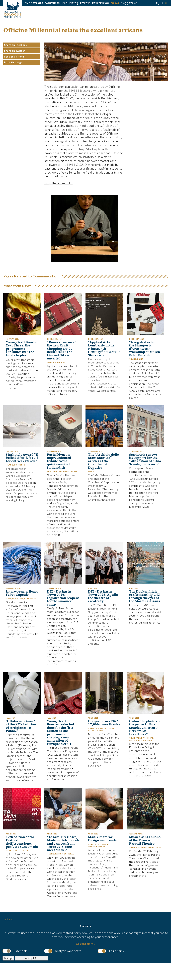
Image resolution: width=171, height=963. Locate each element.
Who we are (34, 3)
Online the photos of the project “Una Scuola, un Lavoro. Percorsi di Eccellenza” (145, 728)
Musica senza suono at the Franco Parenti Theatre (145, 840)
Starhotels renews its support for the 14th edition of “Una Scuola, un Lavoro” (145, 459)
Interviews (100, 3)
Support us (129, 3)
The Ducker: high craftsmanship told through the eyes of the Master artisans (144, 596)
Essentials (20, 951)
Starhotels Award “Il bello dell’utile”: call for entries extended (22, 458)
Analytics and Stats (68, 951)
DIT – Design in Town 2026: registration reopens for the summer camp (63, 598)
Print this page (13, 62)
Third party (116, 951)
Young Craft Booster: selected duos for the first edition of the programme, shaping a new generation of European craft (60, 733)
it (162, 3)
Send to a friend (14, 56)
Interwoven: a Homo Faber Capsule (22, 593)
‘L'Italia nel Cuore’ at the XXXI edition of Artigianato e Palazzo (21, 726)
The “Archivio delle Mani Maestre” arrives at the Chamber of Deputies (103, 461)
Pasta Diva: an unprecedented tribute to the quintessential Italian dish (59, 461)
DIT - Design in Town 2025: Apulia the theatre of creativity (103, 596)
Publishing (69, 3)
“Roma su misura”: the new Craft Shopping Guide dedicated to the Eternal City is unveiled (62, 350)
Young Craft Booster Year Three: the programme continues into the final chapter (22, 349)
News (115, 3)
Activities (52, 3)
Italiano (8, 919)
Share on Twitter (14, 50)
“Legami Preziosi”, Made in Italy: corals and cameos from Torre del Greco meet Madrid (63, 844)
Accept (8, 958)
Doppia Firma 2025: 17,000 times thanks (104, 723)
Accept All (31, 958)
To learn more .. (85, 943)
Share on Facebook (15, 45)
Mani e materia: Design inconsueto (102, 839)
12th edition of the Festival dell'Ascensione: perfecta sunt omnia (22, 842)
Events (85, 3)
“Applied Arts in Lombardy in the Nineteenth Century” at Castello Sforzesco (104, 349)
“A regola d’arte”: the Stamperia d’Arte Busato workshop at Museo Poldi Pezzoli (144, 349)
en (166, 3)
